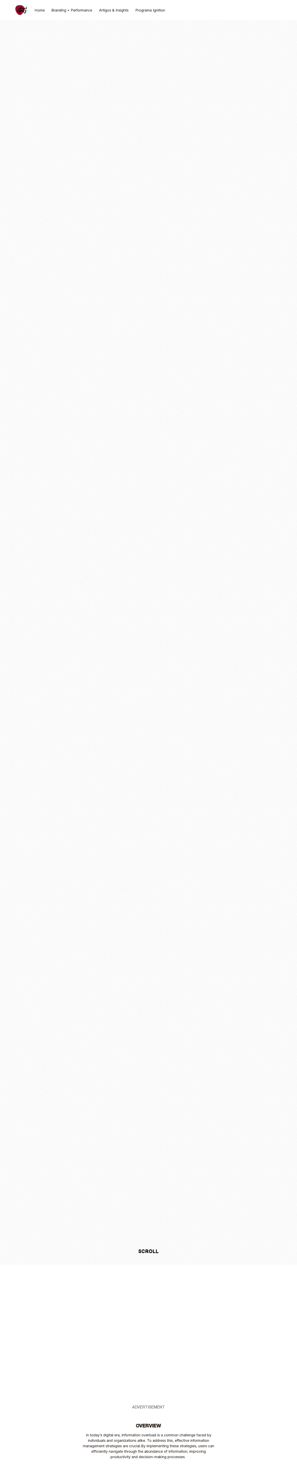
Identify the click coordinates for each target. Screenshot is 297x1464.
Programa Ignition (150, 10)
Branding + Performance (71, 10)
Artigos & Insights (113, 10)
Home (40, 10)
